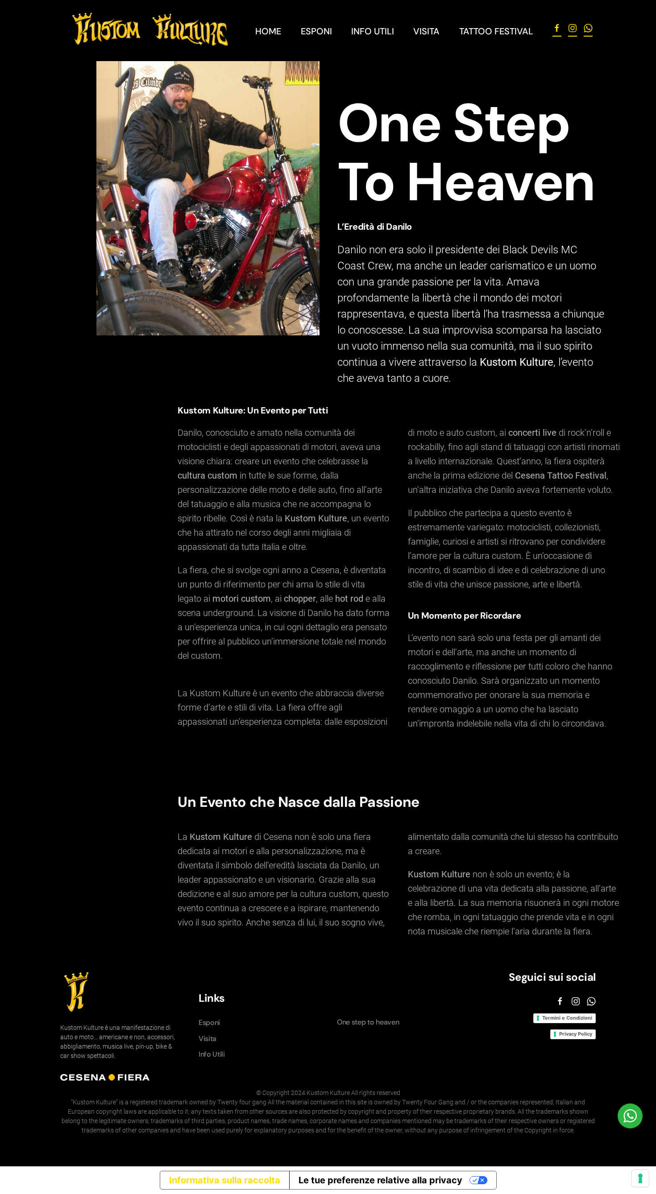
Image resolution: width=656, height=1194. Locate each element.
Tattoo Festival (496, 31)
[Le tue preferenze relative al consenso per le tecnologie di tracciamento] (640, 1178)
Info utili (372, 31)
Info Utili (212, 1054)
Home (268, 31)
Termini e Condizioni (567, 1018)
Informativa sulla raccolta (224, 1180)
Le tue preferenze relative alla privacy (380, 1180)
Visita (426, 31)
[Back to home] (149, 31)
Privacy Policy (575, 1034)
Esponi (316, 31)
